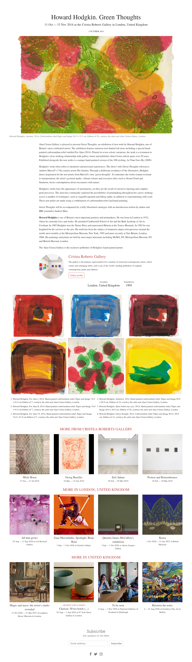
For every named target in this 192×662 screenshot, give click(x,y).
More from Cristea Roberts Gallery (96, 429)
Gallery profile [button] (76, 275)
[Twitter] (95, 654)
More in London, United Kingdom (96, 489)
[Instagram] (101, 654)
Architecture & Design (74, 605)
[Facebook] (90, 654)
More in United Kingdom (96, 557)
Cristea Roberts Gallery (87, 256)
